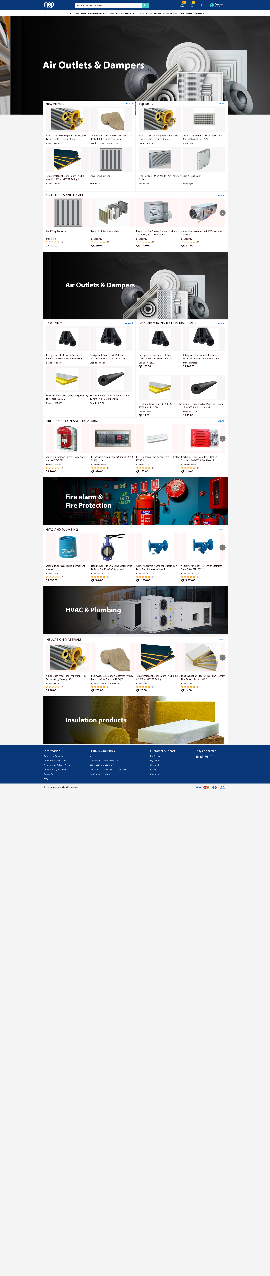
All (70, 13)
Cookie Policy (50, 774)
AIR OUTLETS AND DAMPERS (90, 13)
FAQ (46, 778)
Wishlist (154, 769)
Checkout (154, 765)
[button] (20, 65)
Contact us (155, 774)
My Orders (155, 760)
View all (129, 103)
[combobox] (108, 5)
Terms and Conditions (54, 756)
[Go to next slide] (223, 213)
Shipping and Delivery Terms (58, 765)
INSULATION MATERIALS (122, 13)
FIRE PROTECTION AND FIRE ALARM (157, 13)
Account (219, 4)
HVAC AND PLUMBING (191, 13)
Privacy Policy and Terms (56, 769)
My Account (155, 756)
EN (202, 5)
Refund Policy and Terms (56, 760)
